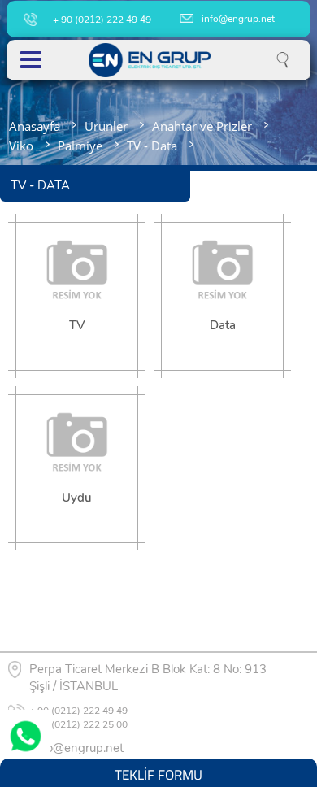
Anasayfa (34, 126)
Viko (21, 145)
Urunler (106, 126)
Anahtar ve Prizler (202, 126)
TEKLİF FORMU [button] (158, 772)
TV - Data (152, 145)
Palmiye (80, 145)
